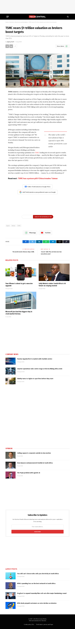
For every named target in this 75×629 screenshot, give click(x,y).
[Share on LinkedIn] (11, 46)
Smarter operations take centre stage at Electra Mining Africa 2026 (39, 369)
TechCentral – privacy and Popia (44, 624)
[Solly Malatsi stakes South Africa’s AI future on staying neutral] (54, 272)
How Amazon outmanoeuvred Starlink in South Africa (35, 463)
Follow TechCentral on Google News (39, 187)
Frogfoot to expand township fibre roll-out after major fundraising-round (41, 593)
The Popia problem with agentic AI (28, 473)
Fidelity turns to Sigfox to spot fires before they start (35, 379)
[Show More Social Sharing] (15, 46)
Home (7, 22)
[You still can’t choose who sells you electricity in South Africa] (10, 575)
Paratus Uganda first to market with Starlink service (34, 359)
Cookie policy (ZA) (29, 624)
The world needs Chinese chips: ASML (23, 252)
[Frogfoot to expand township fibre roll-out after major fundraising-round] (10, 595)
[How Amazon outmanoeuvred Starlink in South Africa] (10, 465)
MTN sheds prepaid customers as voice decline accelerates (37, 603)
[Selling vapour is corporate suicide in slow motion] (10, 455)
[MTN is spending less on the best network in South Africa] (10, 585)
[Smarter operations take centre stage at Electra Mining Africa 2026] (10, 371)
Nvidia (13, 225)
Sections (11, 22)
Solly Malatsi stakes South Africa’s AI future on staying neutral (52, 284)
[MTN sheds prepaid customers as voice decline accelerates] (10, 605)
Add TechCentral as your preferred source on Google (39, 192)
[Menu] (7, 17)
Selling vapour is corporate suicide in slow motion (34, 453)
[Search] (68, 17)
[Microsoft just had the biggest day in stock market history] (20, 300)
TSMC (37, 153)
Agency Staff (10, 41)
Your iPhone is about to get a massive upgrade (19, 284)
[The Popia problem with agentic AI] (10, 475)
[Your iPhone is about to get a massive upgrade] (20, 272)
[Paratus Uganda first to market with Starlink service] (10, 361)
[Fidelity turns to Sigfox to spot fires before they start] (10, 380)
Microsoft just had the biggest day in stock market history (18, 313)
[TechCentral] (37, 17)
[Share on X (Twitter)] (7, 46)
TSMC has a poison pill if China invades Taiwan (38, 178)
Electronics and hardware (21, 22)
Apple (8, 225)
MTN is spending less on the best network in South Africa (36, 583)
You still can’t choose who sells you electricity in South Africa (38, 574)
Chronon (43, 620)
